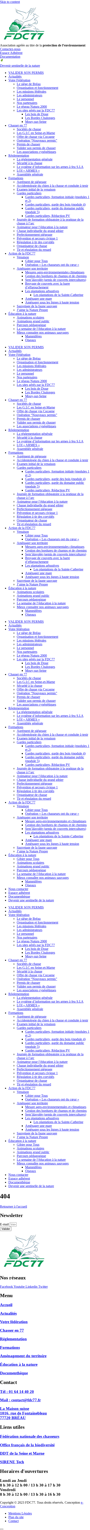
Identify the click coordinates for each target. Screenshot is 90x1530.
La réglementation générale (35, 159)
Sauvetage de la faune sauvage (37, 306)
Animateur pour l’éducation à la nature (42, 227)
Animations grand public (33, 321)
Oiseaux (30, 340)
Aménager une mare (38, 298)
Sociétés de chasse (29, 129)
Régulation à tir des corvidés (35, 242)
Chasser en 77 (17, 125)
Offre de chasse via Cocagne (36, 136)
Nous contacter (18, 889)
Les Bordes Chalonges (40, 118)
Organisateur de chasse (32, 246)
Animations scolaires (30, 317)
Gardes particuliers (29, 193)
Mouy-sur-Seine (35, 121)
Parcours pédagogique (31, 325)
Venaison (23, 257)
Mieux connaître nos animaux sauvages (43, 877)
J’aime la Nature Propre (32, 310)
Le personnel (25, 99)
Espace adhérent (19, 892)
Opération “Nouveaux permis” (37, 140)
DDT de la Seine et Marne (22, 1453)
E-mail (5, 1224)
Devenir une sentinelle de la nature (31, 900)
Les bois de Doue (36, 114)
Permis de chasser (28, 144)
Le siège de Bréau (29, 84)
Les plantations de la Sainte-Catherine (58, 295)
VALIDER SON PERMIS (26, 72)
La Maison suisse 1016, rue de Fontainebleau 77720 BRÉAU (23, 1413)
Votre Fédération (19, 80)
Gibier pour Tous (36, 261)
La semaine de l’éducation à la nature (41, 329)
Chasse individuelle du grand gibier (40, 231)
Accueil (6, 1305)
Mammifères (33, 336)
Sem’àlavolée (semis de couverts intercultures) (55, 280)
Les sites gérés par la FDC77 (36, 110)
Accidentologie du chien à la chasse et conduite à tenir (52, 185)
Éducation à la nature (22, 313)
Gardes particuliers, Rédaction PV (47, 216)
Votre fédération (19, 629)
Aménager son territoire (32, 268)
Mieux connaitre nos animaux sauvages (43, 332)
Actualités (15, 76)
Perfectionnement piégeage (34, 234)
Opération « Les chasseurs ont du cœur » (52, 265)
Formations (15, 178)
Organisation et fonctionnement (37, 88)
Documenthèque (19, 896)
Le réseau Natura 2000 (32, 106)
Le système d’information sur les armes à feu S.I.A (50, 167)
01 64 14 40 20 (17, 1391)
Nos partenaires (27, 103)
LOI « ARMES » (28, 170)
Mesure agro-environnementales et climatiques (55, 821)
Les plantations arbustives (42, 291)
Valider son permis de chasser (36, 148)
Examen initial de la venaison (36, 189)
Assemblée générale (30, 174)
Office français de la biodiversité (27, 1445)
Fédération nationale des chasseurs (29, 1436)
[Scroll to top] (1, 1529)
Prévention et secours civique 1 (37, 238)
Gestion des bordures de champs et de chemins (56, 276)
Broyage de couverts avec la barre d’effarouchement (47, 285)
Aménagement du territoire (23, 1356)
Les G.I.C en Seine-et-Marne (36, 133)
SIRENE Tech (12, 1462)
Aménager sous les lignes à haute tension (52, 302)
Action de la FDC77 (21, 253)
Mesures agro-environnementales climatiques (54, 272)
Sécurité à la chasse (29, 163)
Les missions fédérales (31, 91)
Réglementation (18, 155)
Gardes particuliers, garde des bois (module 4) (55, 204)
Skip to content (10, 2)
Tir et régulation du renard (34, 249)
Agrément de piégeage (31, 182)
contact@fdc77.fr (20, 1400)
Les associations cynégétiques (36, 152)
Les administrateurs (29, 95)
